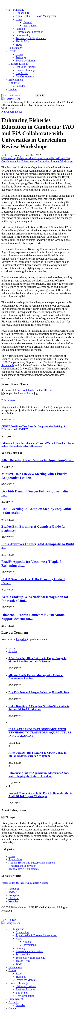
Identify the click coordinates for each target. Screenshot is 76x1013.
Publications (15, 47)
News (19, 19)
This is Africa (23, 41)
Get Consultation (25, 76)
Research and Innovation (29, 31)
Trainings (21, 57)
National (27, 22)
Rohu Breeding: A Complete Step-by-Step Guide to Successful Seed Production (38, 708)
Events (12, 50)
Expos (19, 54)
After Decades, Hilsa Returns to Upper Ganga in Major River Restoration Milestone (37, 660)
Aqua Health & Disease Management (36, 15)
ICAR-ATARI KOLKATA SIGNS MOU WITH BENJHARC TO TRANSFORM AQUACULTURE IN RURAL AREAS (40, 732)
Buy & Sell (22, 73)
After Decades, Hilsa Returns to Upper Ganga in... (37, 460)
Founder (20, 85)
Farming (20, 28)
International (30, 25)
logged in (21, 639)
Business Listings (18, 63)
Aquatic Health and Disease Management (31, 862)
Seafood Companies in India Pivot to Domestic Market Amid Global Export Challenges (41, 795)
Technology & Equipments (31, 38)
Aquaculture (22, 12)
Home (4, 102)
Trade (19, 44)
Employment (15, 79)
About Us (13, 82)
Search (39, 95)
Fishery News (21, 155)
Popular (12, 651)
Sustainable (7, 365)
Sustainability (23, 35)
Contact (12, 89)
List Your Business (26, 66)
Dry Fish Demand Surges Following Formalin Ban (38, 692)
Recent (12, 648)
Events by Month (25, 60)
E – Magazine (16, 9)
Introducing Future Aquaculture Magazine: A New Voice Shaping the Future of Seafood (38, 774)
